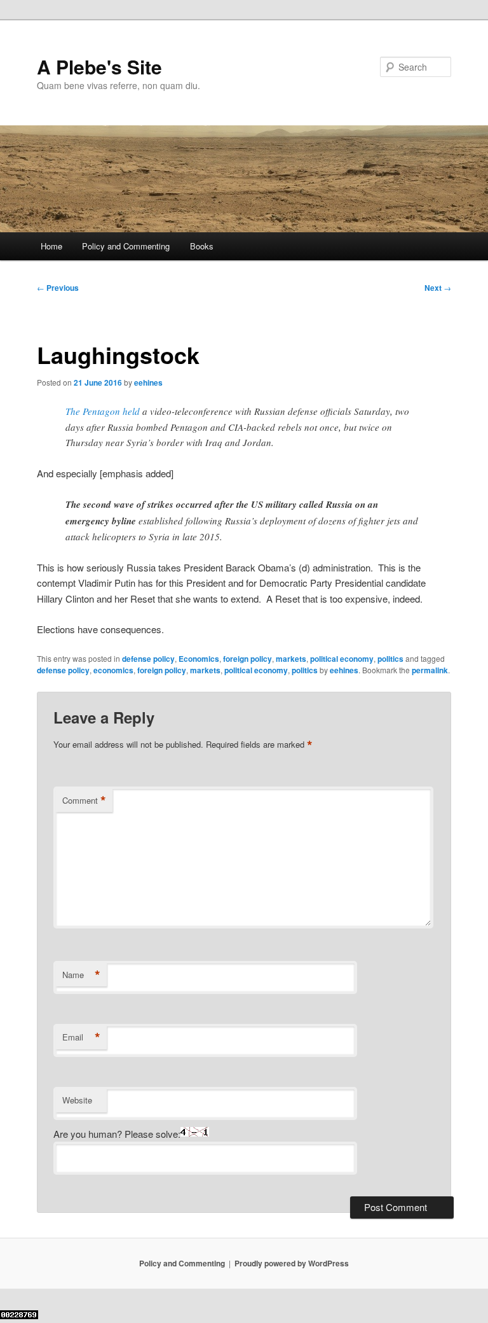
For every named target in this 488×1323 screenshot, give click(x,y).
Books (202, 246)
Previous (58, 287)
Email (81, 1037)
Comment (84, 800)
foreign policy (247, 658)
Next (437, 287)
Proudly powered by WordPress (291, 1263)
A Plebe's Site (99, 66)
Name (81, 975)
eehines (148, 382)
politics (390, 658)
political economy (342, 658)
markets (291, 658)
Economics (199, 658)
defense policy (148, 658)
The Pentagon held (102, 411)
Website (77, 1100)
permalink (430, 670)
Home (51, 246)
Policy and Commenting (126, 246)
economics (113, 670)
